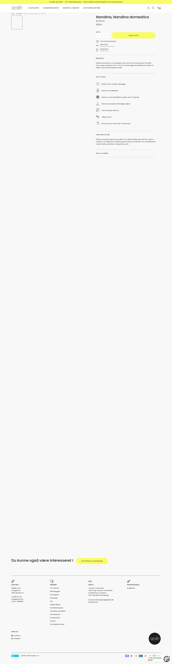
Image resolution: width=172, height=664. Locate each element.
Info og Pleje (101, 77)
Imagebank (131, 588)
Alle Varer (19, 14)
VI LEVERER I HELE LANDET (56, 2)
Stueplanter (33, 8)
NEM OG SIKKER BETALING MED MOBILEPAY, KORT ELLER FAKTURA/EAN (103, 2)
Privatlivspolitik (55, 618)
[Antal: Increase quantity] (106, 35)
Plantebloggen (55, 591)
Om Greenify (54, 588)
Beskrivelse (100, 58)
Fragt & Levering (102, 153)
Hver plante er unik (103, 135)
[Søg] (153, 8)
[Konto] (148, 8)
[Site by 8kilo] (38, 656)
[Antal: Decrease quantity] (98, 35)
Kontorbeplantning (92, 8)
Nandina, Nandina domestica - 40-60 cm (34, 14)
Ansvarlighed (54, 595)
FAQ (51, 601)
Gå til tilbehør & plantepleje (92, 561)
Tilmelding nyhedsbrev (58, 611)
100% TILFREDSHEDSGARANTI (73, 2)
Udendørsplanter (51, 8)
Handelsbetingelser (56, 608)
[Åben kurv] (159, 8)
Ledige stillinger (55, 605)
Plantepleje (54, 598)
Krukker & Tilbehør (71, 8)
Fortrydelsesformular (57, 624)
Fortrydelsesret (55, 614)
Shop (12, 14)
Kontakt (52, 621)
